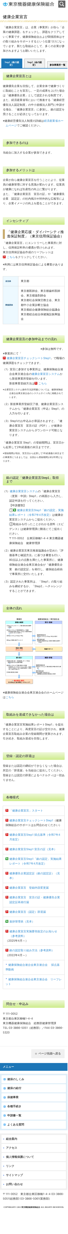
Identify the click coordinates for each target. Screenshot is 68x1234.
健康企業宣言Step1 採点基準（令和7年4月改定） (34, 837)
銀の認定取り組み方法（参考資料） (31, 950)
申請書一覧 (14, 1115)
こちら (11, 257)
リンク (10, 1165)
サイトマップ (14, 1175)
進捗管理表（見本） (22, 921)
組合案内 (11, 1138)
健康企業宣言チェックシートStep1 (29, 358)
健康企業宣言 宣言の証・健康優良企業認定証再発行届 (34, 900)
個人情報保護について (20, 1156)
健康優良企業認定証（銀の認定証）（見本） (34, 876)
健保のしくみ (15, 1079)
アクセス (11, 1147)
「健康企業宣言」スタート (26, 810)
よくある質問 (15, 1124)
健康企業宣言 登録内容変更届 (29, 887)
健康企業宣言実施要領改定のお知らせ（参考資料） (33, 934)
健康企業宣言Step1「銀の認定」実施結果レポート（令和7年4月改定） (35, 861)
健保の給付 (14, 1088)
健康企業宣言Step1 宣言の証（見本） (33, 849)
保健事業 (13, 1097)
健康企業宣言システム (46, 374)
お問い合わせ (14, 1184)
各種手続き (14, 1106)
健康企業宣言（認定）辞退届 (27, 912)
